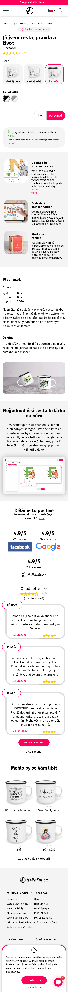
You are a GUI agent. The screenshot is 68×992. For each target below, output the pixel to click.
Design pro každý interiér (32, 2)
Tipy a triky (12, 899)
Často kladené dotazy (17, 904)
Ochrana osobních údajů (19, 922)
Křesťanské (22, 24)
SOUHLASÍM (34, 980)
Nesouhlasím (34, 987)
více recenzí (34, 751)
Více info (11, 143)
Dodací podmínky (15, 908)
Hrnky (12, 24)
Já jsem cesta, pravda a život (41, 24)
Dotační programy (43, 908)
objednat (55, 116)
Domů (5, 24)
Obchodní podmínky (16, 913)
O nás (37, 899)
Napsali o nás (41, 904)
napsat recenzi (34, 742)
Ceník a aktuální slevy (17, 918)
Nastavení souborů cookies (20, 927)
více (42, 518)
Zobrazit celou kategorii (34, 858)
